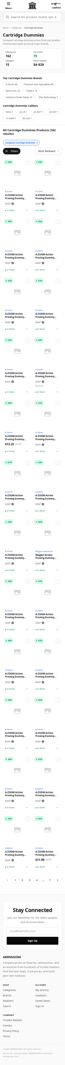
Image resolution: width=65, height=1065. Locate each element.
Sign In (39, 1006)
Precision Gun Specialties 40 (38, 84)
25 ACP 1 (53, 111)
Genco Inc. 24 (13, 90)
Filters (14, 151)
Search (7, 1006)
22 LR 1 (23, 111)
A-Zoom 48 (11, 84)
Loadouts (40, 995)
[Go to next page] (57, 880)
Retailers (8, 1000)
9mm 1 (9, 111)
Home (5, 27)
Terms (6, 1036)
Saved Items (42, 1000)
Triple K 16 (31, 90)
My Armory (42, 990)
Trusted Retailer (12, 1020)
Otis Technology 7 (48, 97)
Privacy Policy (11, 1031)
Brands (7, 995)
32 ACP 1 (38, 111)
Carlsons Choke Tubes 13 (19, 97)
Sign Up (32, 940)
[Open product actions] (27, 210)
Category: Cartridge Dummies (21, 142)
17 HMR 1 (11, 118)
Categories (16, 27)
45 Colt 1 (27, 118)
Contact (7, 1025)
